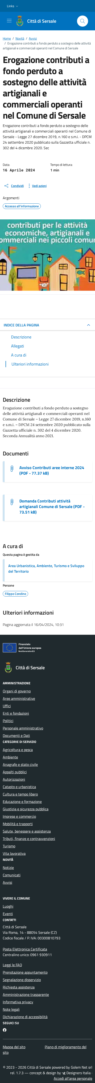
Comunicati (12, 875)
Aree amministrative (19, 698)
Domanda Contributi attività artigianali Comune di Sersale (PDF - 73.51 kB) (52, 506)
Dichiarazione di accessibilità (25, 1017)
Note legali (11, 1009)
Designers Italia (78, 1073)
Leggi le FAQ (12, 965)
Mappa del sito (14, 1047)
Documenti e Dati (16, 735)
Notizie (8, 867)
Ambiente (10, 757)
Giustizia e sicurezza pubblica (25, 809)
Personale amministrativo (23, 728)
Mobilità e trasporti (18, 824)
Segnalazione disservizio (22, 979)
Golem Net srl (81, 1067)
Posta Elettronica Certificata (25, 949)
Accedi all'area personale (73, 1078)
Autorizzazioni (14, 779)
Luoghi (8, 906)
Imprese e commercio (19, 816)
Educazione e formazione (22, 801)
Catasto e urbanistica (19, 786)
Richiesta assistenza (19, 987)
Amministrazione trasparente (26, 994)
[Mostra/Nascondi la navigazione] (9, 20)
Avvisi (7, 882)
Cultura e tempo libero (20, 794)
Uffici (7, 706)
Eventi (8, 913)
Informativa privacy (18, 1002)
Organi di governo (17, 691)
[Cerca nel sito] (82, 21)
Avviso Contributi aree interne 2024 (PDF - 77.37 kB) (51, 470)
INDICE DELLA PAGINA (21, 325)
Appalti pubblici (15, 772)
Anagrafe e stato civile (20, 764)
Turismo (9, 846)
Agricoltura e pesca (18, 749)
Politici (8, 720)
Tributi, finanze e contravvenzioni (29, 838)
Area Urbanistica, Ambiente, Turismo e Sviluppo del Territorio (46, 568)
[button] (13, 6)
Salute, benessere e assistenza (27, 831)
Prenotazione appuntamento (25, 972)
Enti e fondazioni (16, 713)
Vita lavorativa (14, 853)
